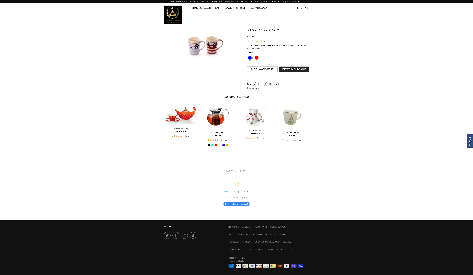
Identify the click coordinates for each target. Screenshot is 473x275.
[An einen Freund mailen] (276, 84)
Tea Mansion (240, 258)
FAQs (259, 235)
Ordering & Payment (240, 242)
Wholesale (260, 8)
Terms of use (277, 227)
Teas (217, 8)
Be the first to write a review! (236, 204)
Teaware (228, 8)
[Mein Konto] (297, 8)
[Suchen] (301, 8)
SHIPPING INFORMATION (267, 242)
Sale (252, 8)
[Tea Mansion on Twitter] (168, 235)
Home (195, 8)
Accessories (254, 88)
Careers (246, 227)
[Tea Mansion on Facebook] (176, 235)
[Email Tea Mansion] (194, 235)
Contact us (260, 227)
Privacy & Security (276, 235)
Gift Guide (241, 8)
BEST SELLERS (205, 8)
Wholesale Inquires (240, 250)
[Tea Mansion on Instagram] (185, 235)
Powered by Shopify (236, 261)
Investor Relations (266, 250)
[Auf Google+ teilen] (271, 84)
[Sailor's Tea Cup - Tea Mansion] (204, 45)
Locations (287, 250)
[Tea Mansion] (176, 15)
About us (233, 227)
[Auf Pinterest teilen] (265, 84)
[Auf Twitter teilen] (254, 84)
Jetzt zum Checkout (294, 69)
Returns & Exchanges (241, 235)
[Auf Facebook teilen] (260, 84)
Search (287, 242)
